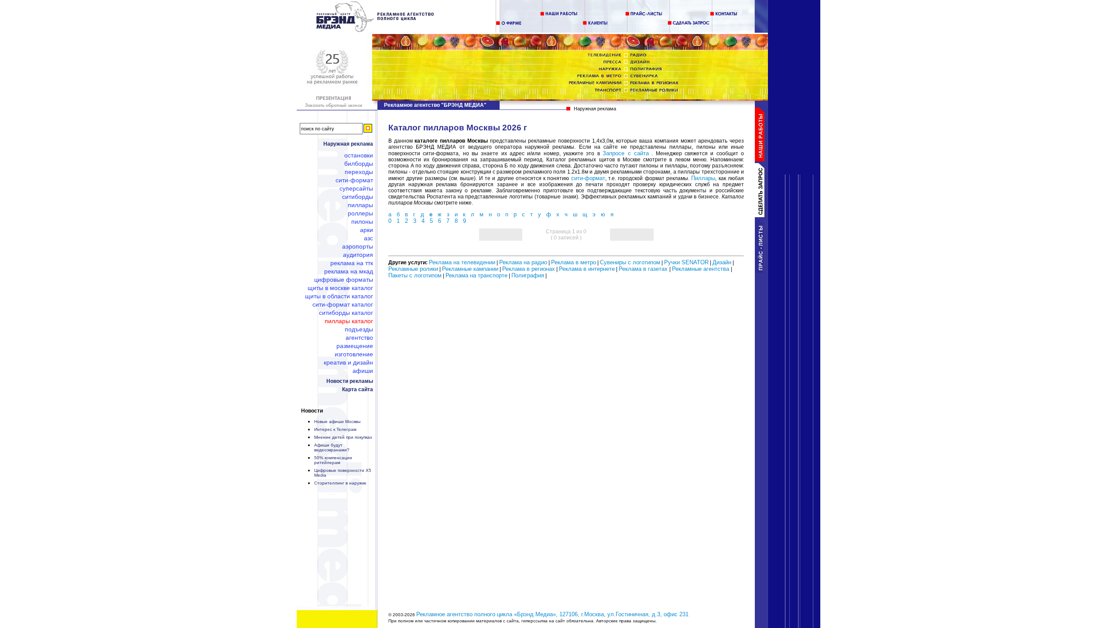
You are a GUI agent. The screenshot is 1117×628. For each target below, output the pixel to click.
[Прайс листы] (761, 271)
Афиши (363, 371)
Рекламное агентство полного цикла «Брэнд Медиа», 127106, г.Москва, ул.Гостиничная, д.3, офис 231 (552, 614)
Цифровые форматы (343, 279)
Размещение (354, 346)
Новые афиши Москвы (337, 421)
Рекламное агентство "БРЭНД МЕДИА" (435, 105)
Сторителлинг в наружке (340, 483)
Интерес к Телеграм (335, 429)
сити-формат (588, 178)
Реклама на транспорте (476, 275)
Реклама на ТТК (351, 263)
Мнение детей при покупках (343, 437)
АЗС (368, 238)
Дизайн (722, 262)
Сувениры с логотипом (630, 262)
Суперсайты (356, 188)
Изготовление (354, 354)
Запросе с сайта (626, 153)
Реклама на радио (523, 262)
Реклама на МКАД (348, 271)
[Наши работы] (761, 159)
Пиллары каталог (349, 321)
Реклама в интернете (587, 269)
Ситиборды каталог (346, 313)
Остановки (358, 155)
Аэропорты (357, 246)
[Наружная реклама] (375, 30)
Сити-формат (354, 180)
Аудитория (358, 255)
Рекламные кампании (470, 269)
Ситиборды (357, 197)
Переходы (359, 172)
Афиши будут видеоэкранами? (331, 447)
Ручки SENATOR (686, 262)
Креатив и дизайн (348, 362)
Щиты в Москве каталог (340, 288)
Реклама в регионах (528, 269)
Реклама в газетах (644, 269)
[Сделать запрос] (761, 215)
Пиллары (360, 205)
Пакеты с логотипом (415, 275)
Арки (366, 230)
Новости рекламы (349, 381)
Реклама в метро (573, 262)
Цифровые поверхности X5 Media (342, 473)
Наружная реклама (348, 144)
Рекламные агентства (701, 269)
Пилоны (362, 221)
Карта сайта (357, 389)
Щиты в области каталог (339, 296)
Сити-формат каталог (342, 304)
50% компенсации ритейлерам (333, 460)
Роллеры (360, 213)
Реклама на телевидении (462, 262)
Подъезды (359, 329)
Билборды (358, 163)
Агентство (359, 337)
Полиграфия (527, 275)
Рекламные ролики (413, 269)
